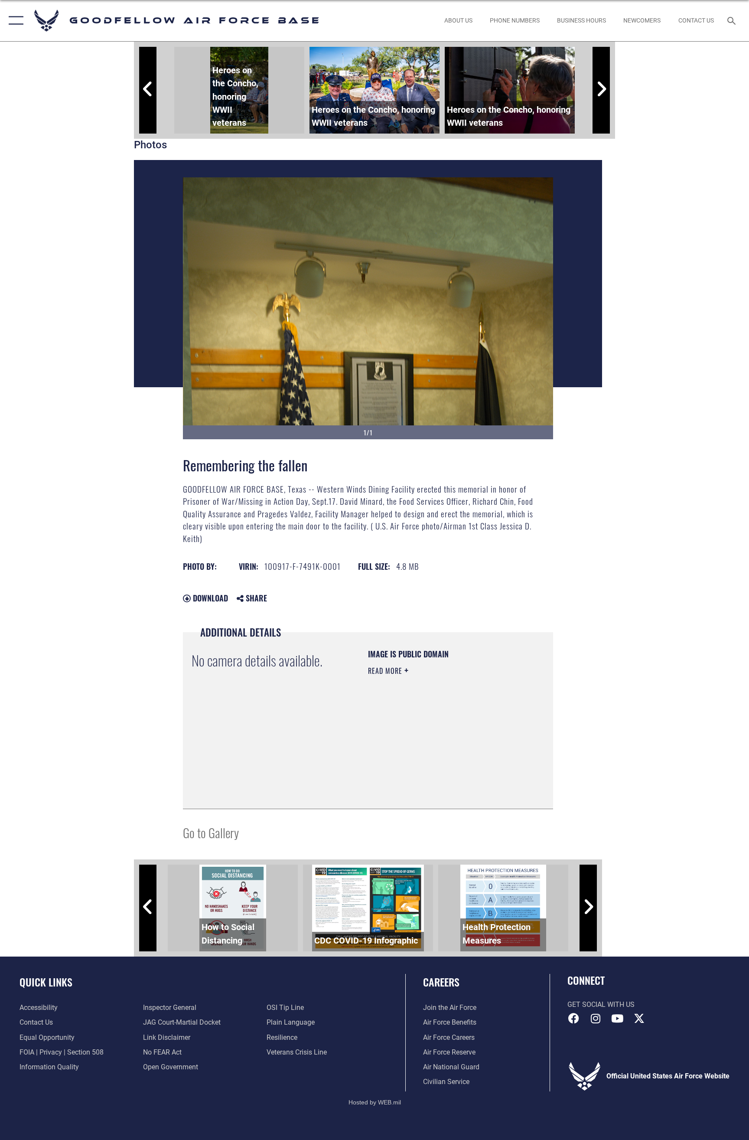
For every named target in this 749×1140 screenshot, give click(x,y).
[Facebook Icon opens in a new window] (573, 1018)
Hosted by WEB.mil (374, 1102)
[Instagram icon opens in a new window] (595, 1018)
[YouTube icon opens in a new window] (617, 1018)
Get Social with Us (601, 1004)
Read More (386, 671)
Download (209, 598)
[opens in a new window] (638, 1018)
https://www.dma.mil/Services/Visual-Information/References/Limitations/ (420, 756)
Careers (441, 982)
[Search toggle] (732, 20)
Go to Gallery (211, 832)
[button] (14, 20)
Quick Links (46, 982)
